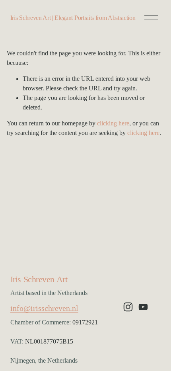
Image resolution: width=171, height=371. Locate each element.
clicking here (113, 123)
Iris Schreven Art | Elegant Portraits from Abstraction (73, 17)
